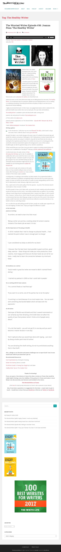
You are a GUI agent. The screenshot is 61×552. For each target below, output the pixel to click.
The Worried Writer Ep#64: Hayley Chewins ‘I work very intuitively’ (21, 418)
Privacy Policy (35, 547)
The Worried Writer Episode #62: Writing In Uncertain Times (19, 424)
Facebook (51, 390)
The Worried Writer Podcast (12, 9)
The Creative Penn (30, 125)
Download (24, 40)
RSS (12, 42)
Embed (30, 40)
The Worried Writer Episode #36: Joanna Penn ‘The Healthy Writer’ (28, 26)
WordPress (46, 550)
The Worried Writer (16, 550)
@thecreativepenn (14, 125)
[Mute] (48, 37)
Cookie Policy (25, 547)
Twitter (44, 390)
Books (54, 9)
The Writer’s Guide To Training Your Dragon (17, 365)
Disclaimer (48, 9)
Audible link (27, 163)
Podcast (34, 9)
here (14, 385)
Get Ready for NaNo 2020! (11, 415)
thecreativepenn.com (30, 115)
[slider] (52, 37)
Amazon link (9, 165)
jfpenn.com (19, 118)
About (23, 9)
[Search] (55, 406)
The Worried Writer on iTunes (30, 382)
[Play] (8, 37)
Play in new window (16, 40)
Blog (28, 9)
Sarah (19, 32)
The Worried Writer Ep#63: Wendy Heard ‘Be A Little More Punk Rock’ (22, 421)
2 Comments (26, 32)
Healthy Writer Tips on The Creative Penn (16, 368)
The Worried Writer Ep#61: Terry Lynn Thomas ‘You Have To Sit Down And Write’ (25, 427)
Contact (41, 9)
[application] (30, 37)
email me (21, 172)
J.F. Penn (33, 79)
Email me (31, 390)
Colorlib (36, 550)
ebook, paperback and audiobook (42, 149)
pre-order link (33, 132)
